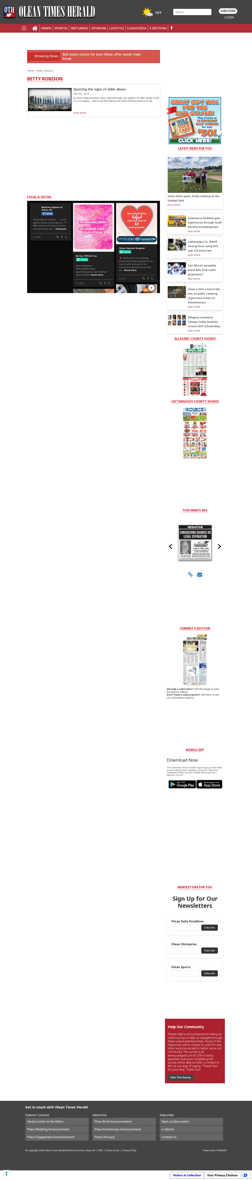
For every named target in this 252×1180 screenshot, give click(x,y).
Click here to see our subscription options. (193, 696)
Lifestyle (116, 28)
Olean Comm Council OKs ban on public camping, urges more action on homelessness (204, 295)
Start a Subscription (175, 1121)
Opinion (98, 28)
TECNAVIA (221, 1150)
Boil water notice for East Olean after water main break (102, 56)
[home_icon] (35, 28)
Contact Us (169, 1137)
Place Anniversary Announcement (117, 1129)
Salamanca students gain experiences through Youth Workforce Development (205, 222)
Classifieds (136, 28)
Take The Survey (180, 1077)
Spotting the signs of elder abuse (99, 89)
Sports (60, 28)
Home (31, 70)
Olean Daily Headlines (187, 921)
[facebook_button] (171, 28)
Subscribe (228, 11)
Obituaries (79, 28)
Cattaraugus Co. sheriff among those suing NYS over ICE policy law (203, 246)
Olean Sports (180, 967)
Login (229, 17)
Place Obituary (104, 1137)
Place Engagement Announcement (51, 1137)
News (45, 28)
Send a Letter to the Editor (45, 1121)
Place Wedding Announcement (48, 1129)
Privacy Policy (129, 1150)
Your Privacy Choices (222, 1175)
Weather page (152, 13)
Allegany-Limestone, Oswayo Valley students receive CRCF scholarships (204, 322)
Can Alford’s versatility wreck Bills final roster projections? (202, 270)
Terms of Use (112, 1150)
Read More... (80, 112)
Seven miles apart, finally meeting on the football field (193, 198)
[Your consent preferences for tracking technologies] (6, 1173)
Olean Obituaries (184, 944)
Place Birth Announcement (113, 1121)
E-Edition (157, 28)
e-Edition (168, 1129)
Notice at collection (187, 1175)
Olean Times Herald (55, 1150)
